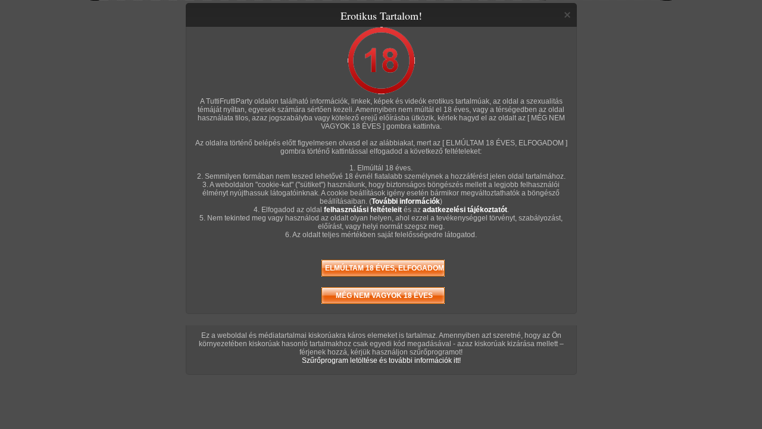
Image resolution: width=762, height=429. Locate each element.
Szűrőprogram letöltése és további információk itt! (381, 360)
